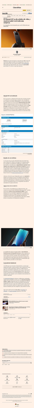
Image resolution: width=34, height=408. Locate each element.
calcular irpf (7, 377)
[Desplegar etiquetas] (30, 314)
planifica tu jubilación (7, 380)
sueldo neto (27, 377)
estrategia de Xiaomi (9, 278)
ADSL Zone (29, 13)
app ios (17, 383)
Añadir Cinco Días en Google (28, 57)
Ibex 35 (3, 364)
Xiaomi (14, 314)
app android (27, 383)
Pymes (24, 15)
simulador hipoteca (17, 377)
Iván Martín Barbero (17, 54)
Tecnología (7, 314)
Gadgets (17, 15)
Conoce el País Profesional (17, 387)
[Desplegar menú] (2, 7)
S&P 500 (9, 364)
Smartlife (5, 13)
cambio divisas (17, 380)
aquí (20, 318)
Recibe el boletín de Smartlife (8, 294)
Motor (22, 15)
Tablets (12, 15)
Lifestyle (20, 15)
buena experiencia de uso (17, 172)
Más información (6, 318)
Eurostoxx (6, 364)
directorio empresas (27, 380)
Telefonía (5, 314)
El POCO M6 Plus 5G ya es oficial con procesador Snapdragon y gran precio (18, 302)
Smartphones (8, 15)
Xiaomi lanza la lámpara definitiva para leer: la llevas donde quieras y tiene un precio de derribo (19, 307)
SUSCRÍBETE (24, 10)
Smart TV (15, 15)
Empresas (11, 314)
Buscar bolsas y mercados (6, 360)
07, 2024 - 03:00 (17, 55)
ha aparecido (26, 63)
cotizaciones (7, 383)
